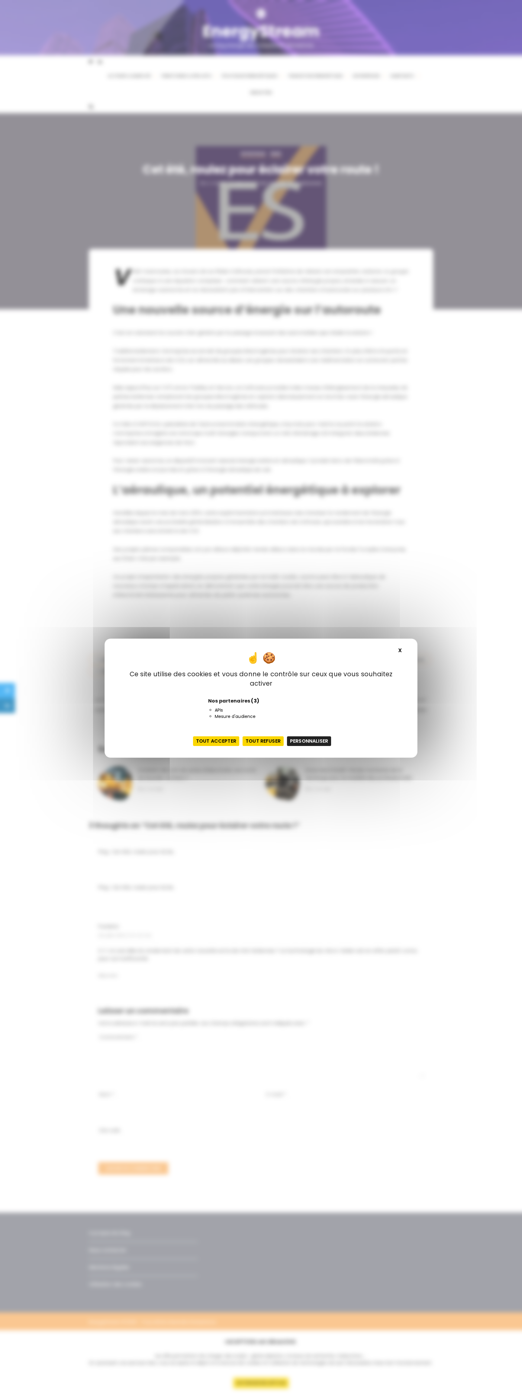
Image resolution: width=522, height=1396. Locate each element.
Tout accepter (216, 741)
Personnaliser (309, 741)
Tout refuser (263, 741)
